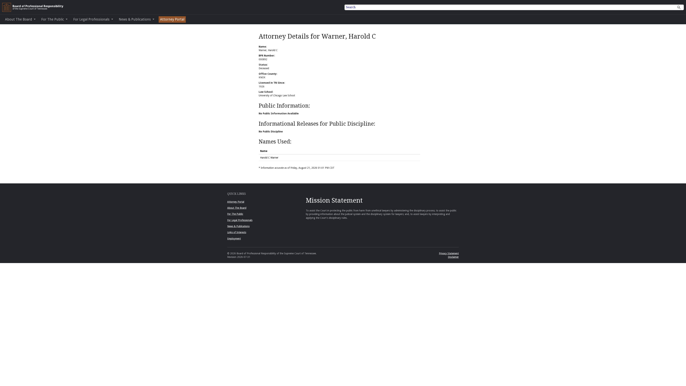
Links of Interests (236, 232)
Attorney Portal (172, 19)
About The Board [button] (19, 19)
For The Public (235, 213)
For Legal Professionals (239, 220)
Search (351, 7)
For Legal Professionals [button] (91, 19)
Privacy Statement (449, 253)
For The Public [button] (53, 19)
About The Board (236, 207)
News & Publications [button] (135, 19)
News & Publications (238, 226)
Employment (234, 238)
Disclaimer (453, 257)
